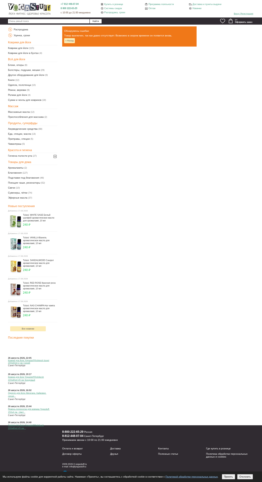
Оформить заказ (243, 22)
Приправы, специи (19, 138)
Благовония (15, 172)
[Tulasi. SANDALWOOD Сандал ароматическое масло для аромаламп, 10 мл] (15, 273)
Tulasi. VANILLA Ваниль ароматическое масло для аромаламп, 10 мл (36, 240)
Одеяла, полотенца (19, 84)
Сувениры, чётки (17, 192)
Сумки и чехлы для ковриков (24, 99)
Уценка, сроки (21, 35)
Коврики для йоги (18, 48)
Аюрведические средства (23, 128)
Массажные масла (19, 111)
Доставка (115, 448)
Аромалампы (16, 167)
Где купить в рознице (218, 448)
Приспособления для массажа (26, 116)
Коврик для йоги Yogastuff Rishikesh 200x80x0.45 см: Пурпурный (26, 345)
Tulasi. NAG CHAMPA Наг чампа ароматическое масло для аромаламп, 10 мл (39, 308)
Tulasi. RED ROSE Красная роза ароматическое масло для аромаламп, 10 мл (39, 286)
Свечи (11, 187)
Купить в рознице (113, 4)
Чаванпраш (14, 143)
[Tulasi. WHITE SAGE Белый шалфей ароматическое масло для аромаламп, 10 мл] (15, 227)
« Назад (69, 40)
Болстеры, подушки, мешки (24, 70)
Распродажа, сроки (114, 12)
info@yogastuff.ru (77, 466)
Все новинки (28, 329)
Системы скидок (113, 8)
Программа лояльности (161, 4)
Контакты (163, 448)
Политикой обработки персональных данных (191, 476)
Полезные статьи (168, 453)
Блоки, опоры (16, 65)
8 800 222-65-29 (69, 8)
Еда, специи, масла (19, 133)
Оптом (151, 8)
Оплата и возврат (72, 448)
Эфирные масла (17, 197)
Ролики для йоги (17, 94)
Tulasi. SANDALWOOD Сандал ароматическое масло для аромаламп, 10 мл (38, 263)
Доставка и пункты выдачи (206, 4)
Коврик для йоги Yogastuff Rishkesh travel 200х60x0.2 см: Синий (28, 361)
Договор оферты (72, 453)
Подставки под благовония (23, 177)
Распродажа (20, 29)
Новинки (196, 8)
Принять (228, 476)
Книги (11, 79)
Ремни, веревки (17, 89)
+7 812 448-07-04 (70, 4)
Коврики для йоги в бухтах (23, 53)
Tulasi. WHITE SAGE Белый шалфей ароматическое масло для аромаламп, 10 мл (38, 218)
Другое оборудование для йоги (26, 74)
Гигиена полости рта (20, 155)
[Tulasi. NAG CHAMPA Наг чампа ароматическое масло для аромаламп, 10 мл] (15, 318)
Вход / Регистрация (243, 13)
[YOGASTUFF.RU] (29, 14)
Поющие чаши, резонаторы (24, 182)
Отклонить (245, 476)
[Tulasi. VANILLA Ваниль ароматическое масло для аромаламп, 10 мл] (15, 250)
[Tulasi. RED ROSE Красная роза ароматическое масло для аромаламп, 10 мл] (15, 295)
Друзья (114, 453)
